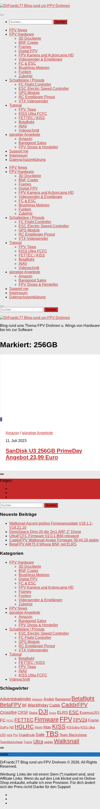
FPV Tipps (27, 109)
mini (9, 735)
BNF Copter (28, 43)
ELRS (62, 712)
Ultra (38, 741)
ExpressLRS (89, 713)
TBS (52, 734)
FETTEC (23, 720)
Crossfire (8, 712)
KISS (59, 726)
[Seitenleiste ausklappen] (2, 474)
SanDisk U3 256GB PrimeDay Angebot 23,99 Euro (44, 454)
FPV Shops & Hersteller (38, 147)
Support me (18, 151)
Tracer (28, 742)
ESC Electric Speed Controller (44, 89)
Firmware (46, 719)
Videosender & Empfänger (40, 59)
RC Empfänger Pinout (37, 97)
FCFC (10, 720)
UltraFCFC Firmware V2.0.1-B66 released (44, 536)
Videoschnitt (29, 130)
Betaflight (26, 122)
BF (24, 705)
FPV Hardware (21, 34)
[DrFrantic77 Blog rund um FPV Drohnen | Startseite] (35, 6)
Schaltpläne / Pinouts (26, 80)
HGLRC (24, 727)
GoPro (4, 727)
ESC (74, 712)
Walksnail (66, 741)
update (48, 742)
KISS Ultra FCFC (33, 114)
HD (12, 727)
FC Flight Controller (35, 84)
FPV (66, 719)
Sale (40, 734)
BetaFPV (10, 705)
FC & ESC (27, 63)
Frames (25, 47)
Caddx (54, 705)
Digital (33, 713)
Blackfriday (38, 705)
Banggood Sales (32, 143)
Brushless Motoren (34, 68)
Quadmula (27, 735)
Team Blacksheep (73, 735)
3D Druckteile (30, 38)
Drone (52, 713)
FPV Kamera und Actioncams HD (46, 55)
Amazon (25, 139)
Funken (25, 72)
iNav (47, 727)
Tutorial (15, 105)
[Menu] (2, 15)
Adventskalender (15, 699)
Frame (93, 720)
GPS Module (29, 93)
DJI (43, 711)
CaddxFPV (74, 705)
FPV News (18, 30)
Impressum (18, 155)
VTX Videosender (33, 101)
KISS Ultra (87, 727)
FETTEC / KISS (32, 118)
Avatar (48, 699)
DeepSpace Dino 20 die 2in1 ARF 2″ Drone (45, 532)
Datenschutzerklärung (27, 160)
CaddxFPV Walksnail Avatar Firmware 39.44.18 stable (54, 540)
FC (3, 720)
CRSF (23, 712)
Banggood (62, 699)
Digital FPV (28, 51)
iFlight (38, 727)
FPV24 (80, 719)
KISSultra (73, 727)
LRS (3, 735)
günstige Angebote (24, 134)
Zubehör (26, 76)
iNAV (23, 126)
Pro (15, 735)
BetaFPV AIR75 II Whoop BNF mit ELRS (43, 544)
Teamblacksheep (11, 742)
